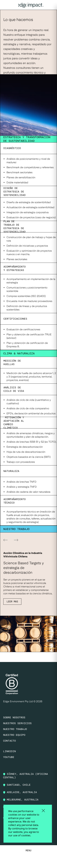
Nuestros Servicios (17, 723)
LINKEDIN (9, 751)
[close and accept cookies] (43, 810)
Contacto (9, 740)
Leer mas (12, 601)
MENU (28, 850)
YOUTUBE (8, 757)
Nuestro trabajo (15, 729)
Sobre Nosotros (14, 717)
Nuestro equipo (14, 735)
